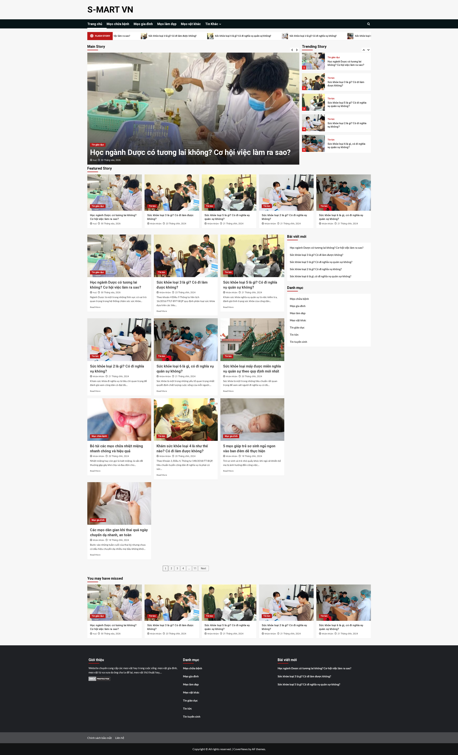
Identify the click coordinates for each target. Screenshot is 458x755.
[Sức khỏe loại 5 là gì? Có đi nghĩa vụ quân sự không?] (229, 192)
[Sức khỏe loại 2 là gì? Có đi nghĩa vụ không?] (286, 192)
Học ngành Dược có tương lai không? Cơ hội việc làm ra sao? (326, 247)
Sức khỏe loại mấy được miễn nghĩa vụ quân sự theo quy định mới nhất (346, 145)
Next (203, 568)
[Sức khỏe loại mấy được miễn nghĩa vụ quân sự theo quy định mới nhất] (252, 339)
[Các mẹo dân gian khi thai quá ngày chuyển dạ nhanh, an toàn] (119, 503)
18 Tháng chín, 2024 (252, 456)
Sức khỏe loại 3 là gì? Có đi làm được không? (130, 36)
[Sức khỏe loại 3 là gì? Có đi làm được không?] (172, 192)
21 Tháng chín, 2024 (233, 223)
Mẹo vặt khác (191, 24)
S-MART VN (110, 9)
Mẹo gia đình (143, 24)
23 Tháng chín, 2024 (119, 160)
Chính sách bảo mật (99, 737)
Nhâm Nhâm (98, 160)
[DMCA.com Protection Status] (99, 678)
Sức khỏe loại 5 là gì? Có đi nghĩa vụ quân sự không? (200, 36)
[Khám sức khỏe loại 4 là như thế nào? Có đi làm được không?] (186, 419)
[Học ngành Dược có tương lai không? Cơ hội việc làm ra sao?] (114, 192)
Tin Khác (211, 24)
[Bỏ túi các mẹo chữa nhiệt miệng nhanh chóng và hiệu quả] (119, 419)
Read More (95, 307)
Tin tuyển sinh (298, 341)
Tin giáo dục (98, 206)
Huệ (95, 223)
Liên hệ (119, 737)
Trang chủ (94, 24)
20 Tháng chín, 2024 (252, 376)
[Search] (368, 24)
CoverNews (240, 749)
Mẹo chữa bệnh (118, 24)
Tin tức (95, 144)
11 (195, 568)
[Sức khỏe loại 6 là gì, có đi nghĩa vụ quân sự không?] (343, 192)
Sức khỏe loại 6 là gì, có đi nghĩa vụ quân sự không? (340, 36)
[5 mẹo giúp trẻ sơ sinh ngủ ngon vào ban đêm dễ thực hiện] (252, 419)
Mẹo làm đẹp (166, 24)
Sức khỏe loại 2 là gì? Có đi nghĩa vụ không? (270, 36)
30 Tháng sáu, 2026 (111, 223)
